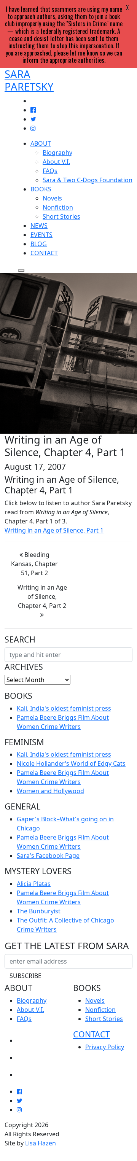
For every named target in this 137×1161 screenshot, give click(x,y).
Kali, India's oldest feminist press (64, 708)
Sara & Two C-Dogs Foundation (87, 180)
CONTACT (44, 253)
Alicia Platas (34, 883)
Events (29, 1055)
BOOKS (40, 189)
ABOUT (40, 143)
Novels (52, 198)
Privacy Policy (104, 1047)
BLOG (38, 244)
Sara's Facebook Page (48, 855)
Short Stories (61, 216)
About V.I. (56, 161)
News (26, 1038)
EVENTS (41, 235)
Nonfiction (58, 207)
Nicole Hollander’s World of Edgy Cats (71, 763)
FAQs (50, 171)
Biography (57, 152)
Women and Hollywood (50, 791)
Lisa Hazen (40, 1143)
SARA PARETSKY (29, 80)
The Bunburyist (39, 911)
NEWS (39, 225)
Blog (25, 1072)
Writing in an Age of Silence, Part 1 (54, 530)
